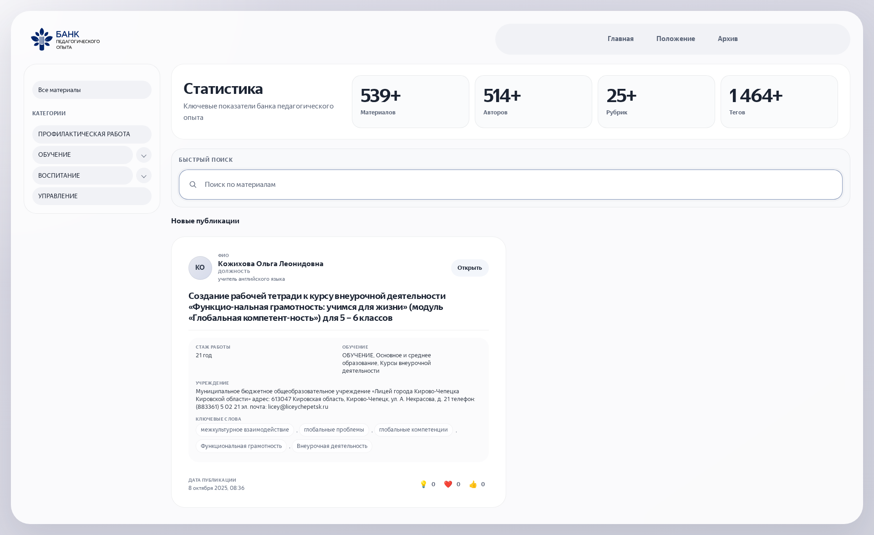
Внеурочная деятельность (332, 445)
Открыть (469, 267)
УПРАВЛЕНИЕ (58, 196)
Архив (728, 39)
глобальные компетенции (413, 429)
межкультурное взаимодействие (245, 429)
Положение (675, 39)
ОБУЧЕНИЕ (54, 155)
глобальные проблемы (334, 429)
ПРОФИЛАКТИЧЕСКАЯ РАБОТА (84, 134)
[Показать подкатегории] (144, 155)
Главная (621, 39)
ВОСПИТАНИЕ (59, 176)
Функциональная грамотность (241, 445)
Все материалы (59, 90)
